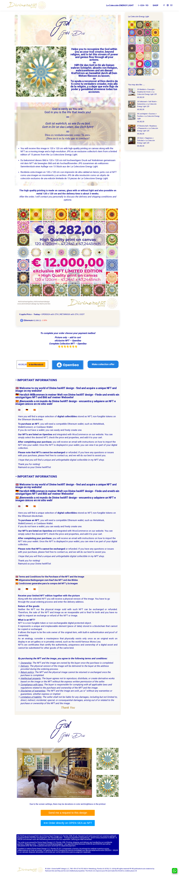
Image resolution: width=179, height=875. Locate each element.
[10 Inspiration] (140, 40)
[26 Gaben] (140, 72)
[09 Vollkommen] (132, 40)
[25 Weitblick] (132, 72)
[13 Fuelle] (132, 48)
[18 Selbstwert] (140, 56)
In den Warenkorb (36, 365)
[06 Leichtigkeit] (140, 33)
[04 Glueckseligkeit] (156, 25)
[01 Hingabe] (132, 25)
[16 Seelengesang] (156, 48)
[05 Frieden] (132, 33)
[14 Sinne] (140, 48)
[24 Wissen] (156, 64)
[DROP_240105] (67, 258)
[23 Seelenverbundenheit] (148, 64)
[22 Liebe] (140, 64)
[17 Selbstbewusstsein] (132, 56)
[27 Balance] (148, 72)
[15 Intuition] (148, 48)
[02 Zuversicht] (140, 25)
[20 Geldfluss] (156, 56)
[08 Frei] (156, 33)
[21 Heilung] (132, 64)
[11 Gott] (148, 40)
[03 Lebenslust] (148, 25)
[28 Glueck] (156, 72)
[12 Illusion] (156, 40)
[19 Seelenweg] (148, 56)
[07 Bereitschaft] (148, 33)
